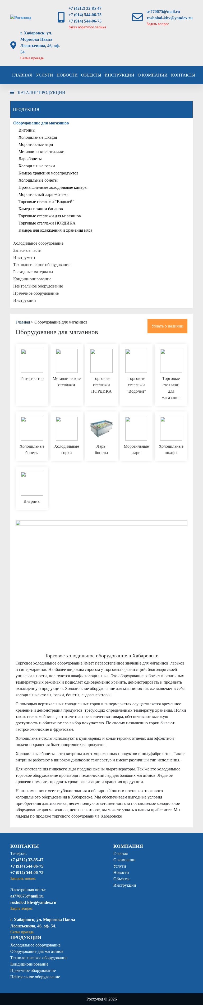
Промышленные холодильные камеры (53, 187)
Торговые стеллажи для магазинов (50, 216)
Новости (67, 75)
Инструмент (24, 257)
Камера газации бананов (41, 209)
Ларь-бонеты (30, 158)
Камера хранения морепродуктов (49, 173)
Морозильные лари (36, 144)
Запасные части (27, 250)
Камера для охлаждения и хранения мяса (55, 230)
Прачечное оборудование (36, 293)
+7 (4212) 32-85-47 (85, 8)
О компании (153, 75)
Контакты (183, 75)
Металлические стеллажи (41, 151)
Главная (22, 75)
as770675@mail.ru (163, 11)
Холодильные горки (37, 166)
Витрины (27, 130)
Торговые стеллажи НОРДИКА (47, 223)
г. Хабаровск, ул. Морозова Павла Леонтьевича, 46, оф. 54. (40, 42)
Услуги (44, 75)
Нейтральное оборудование (38, 286)
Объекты (91, 75)
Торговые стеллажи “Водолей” (46, 201)
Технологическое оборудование (41, 264)
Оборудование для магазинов (41, 123)
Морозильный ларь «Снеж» (43, 194)
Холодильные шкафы (38, 137)
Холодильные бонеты (38, 180)
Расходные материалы (33, 272)
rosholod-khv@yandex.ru (170, 18)
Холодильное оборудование (38, 243)
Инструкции (119, 75)
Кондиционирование (32, 279)
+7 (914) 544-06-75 (85, 14)
